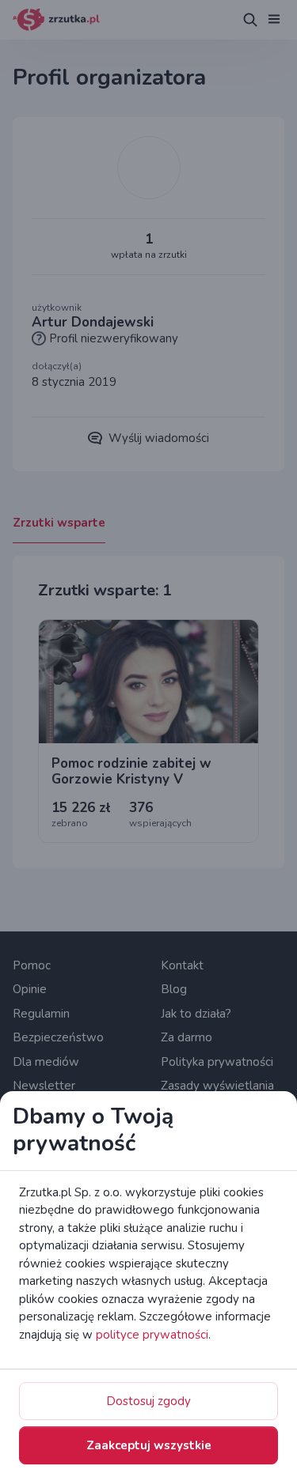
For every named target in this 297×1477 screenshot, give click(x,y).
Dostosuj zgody (148, 1401)
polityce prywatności (152, 1335)
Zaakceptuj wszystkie (148, 1445)
